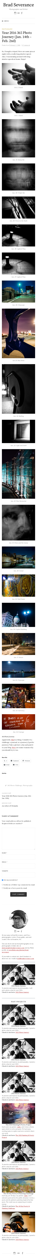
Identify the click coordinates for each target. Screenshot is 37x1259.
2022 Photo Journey (22, 1100)
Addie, (19, 1127)
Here (14, 748)
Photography (7, 29)
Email (4, 862)
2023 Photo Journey (22, 1032)
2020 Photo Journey (22, 1239)
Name (4, 853)
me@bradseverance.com (25, 958)
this (12, 740)
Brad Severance (18, 5)
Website (5, 871)
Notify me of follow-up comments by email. (19, 885)
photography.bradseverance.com (13, 948)
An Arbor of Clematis (10, 806)
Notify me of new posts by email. (15, 888)
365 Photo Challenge (14, 785)
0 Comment (26, 45)
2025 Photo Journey (22, 992)
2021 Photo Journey (22, 1169)
